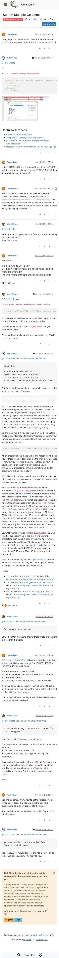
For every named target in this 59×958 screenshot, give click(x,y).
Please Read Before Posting (19, 134)
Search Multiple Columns (33, 358)
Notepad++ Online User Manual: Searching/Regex (29, 146)
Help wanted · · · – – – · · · (13, 19)
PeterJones (12, 58)
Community (28, 4)
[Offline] (4, 34)
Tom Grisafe (12, 34)
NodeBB (27, 939)
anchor (29, 576)
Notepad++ (38, 935)
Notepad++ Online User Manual (21, 579)
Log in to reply (49, 24)
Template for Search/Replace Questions (25, 137)
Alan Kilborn (12, 224)
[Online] (4, 224)
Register (9, 920)
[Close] (54, 873)
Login (18, 920)
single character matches (38, 582)
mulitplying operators (39, 591)
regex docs (45, 579)
